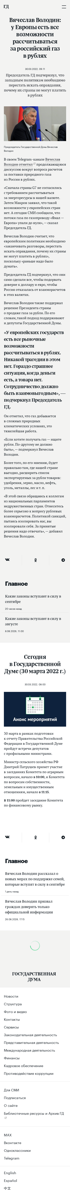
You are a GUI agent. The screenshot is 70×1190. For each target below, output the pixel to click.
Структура (13, 1003)
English (10, 1172)
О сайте (11, 1105)
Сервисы (11, 1026)
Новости (11, 995)
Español (10, 1180)
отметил (26, 164)
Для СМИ (11, 1089)
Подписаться (15, 1097)
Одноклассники (17, 1150)
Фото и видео (15, 1011)
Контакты (12, 1019)
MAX (8, 1134)
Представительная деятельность (31, 1042)
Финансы (12, 1057)
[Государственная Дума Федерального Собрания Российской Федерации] (6, 7)
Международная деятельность (29, 1049)
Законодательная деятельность (30, 1034)
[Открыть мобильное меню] (64, 7)
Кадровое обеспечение (23, 1065)
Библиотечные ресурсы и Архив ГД (34, 1113)
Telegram (11, 1157)
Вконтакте (12, 1142)
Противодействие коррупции (28, 1073)
